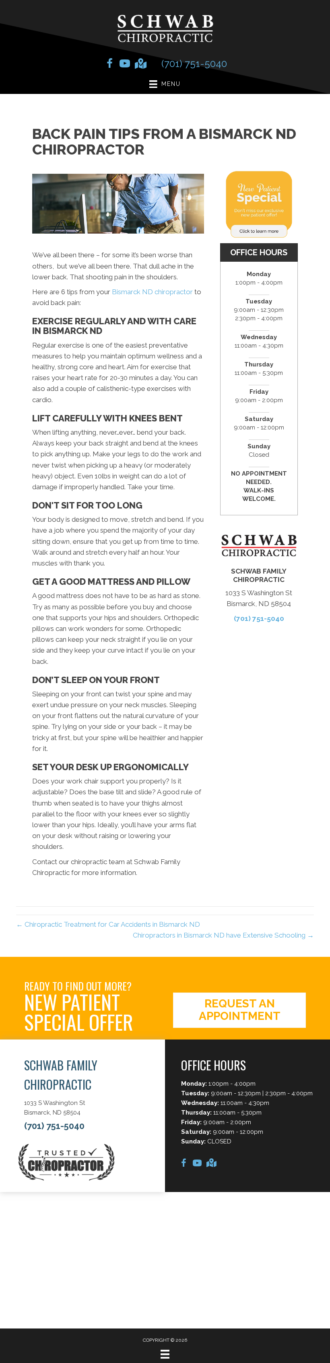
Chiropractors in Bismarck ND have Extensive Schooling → (223, 935)
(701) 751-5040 (194, 63)
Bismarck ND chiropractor (152, 292)
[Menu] (165, 1354)
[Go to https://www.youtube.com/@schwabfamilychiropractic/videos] (125, 64)
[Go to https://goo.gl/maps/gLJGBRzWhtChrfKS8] (140, 64)
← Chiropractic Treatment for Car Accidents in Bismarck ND (108, 924)
